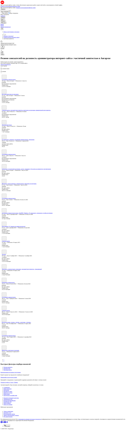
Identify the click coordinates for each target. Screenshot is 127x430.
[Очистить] (3, 47)
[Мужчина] (4, 92)
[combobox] (7, 43)
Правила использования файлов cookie (26, 7)
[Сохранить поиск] (2, 52)
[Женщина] (4, 77)
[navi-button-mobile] (2, 29)
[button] (2, 24)
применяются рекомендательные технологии (29, 419)
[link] (3, 21)
